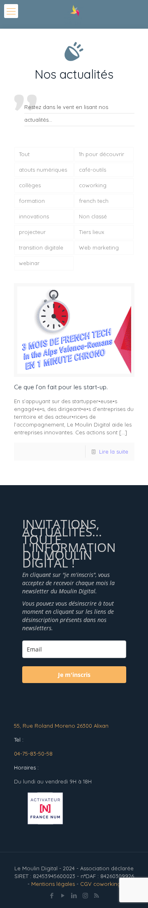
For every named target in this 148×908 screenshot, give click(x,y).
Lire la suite (113, 451)
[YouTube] (63, 895)
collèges (30, 185)
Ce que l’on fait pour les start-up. (61, 387)
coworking (92, 185)
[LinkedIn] (74, 895)
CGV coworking (100, 884)
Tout (24, 154)
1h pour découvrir (101, 154)
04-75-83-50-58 (33, 753)
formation (32, 200)
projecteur (32, 232)
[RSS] (96, 895)
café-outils (92, 169)
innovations (34, 216)
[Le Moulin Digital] (74, 14)
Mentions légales (53, 884)
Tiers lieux (91, 232)
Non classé (93, 216)
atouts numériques (43, 169)
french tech (94, 200)
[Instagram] (85, 895)
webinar (29, 263)
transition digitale (41, 247)
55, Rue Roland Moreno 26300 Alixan (61, 725)
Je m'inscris (74, 675)
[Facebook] (52, 895)
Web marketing (99, 247)
